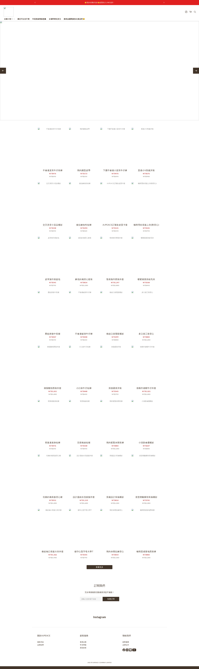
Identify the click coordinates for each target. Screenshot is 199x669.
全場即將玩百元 (55, 19)
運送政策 (83, 648)
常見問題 (83, 645)
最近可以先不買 (24, 19)
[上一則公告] (35, 2)
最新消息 (40, 642)
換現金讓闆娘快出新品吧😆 (74, 19)
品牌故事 (40, 645)
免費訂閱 (111, 599)
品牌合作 (126, 645)
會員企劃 (83, 642)
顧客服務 (126, 642)
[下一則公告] (164, 2)
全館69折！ (8, 19)
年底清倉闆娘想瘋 (39, 19)
